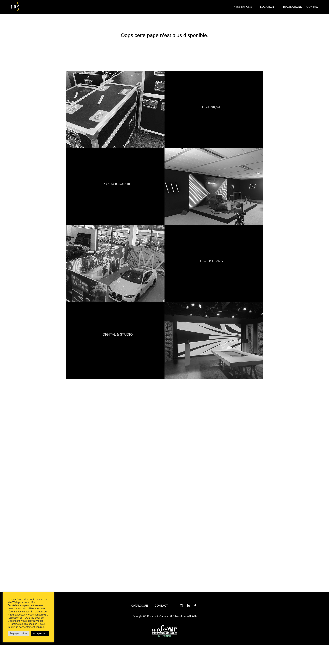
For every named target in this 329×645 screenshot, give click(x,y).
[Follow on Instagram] (181, 605)
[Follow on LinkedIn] (188, 605)
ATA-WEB (192, 616)
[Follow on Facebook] (195, 605)
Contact (161, 605)
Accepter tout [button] (40, 633)
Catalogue (139, 605)
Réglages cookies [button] (18, 633)
